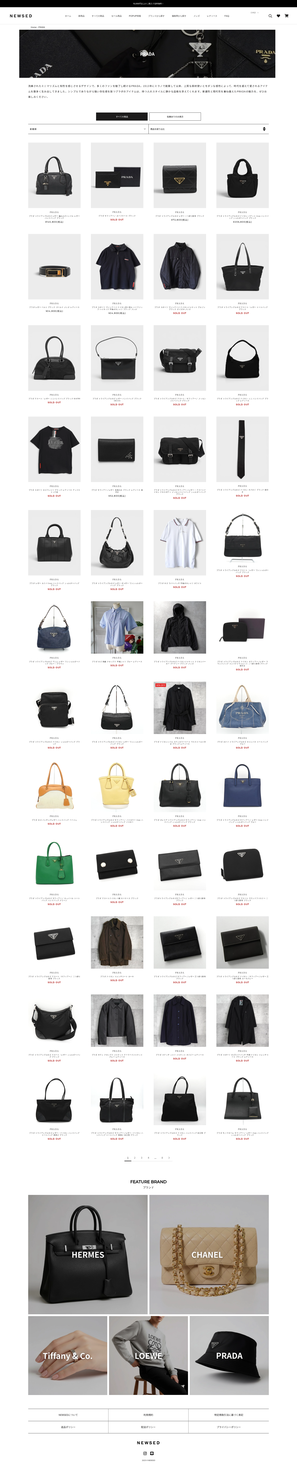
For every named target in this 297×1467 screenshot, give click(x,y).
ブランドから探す (156, 16)
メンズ (197, 16)
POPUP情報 (135, 16)
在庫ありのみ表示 (175, 116)
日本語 (253, 13)
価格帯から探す (179, 16)
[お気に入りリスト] (278, 15)
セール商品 (116, 16)
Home (34, 27)
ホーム (68, 16)
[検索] (270, 16)
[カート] (286, 16)
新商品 (81, 16)
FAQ (226, 16)
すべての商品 (98, 16)
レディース (212, 16)
